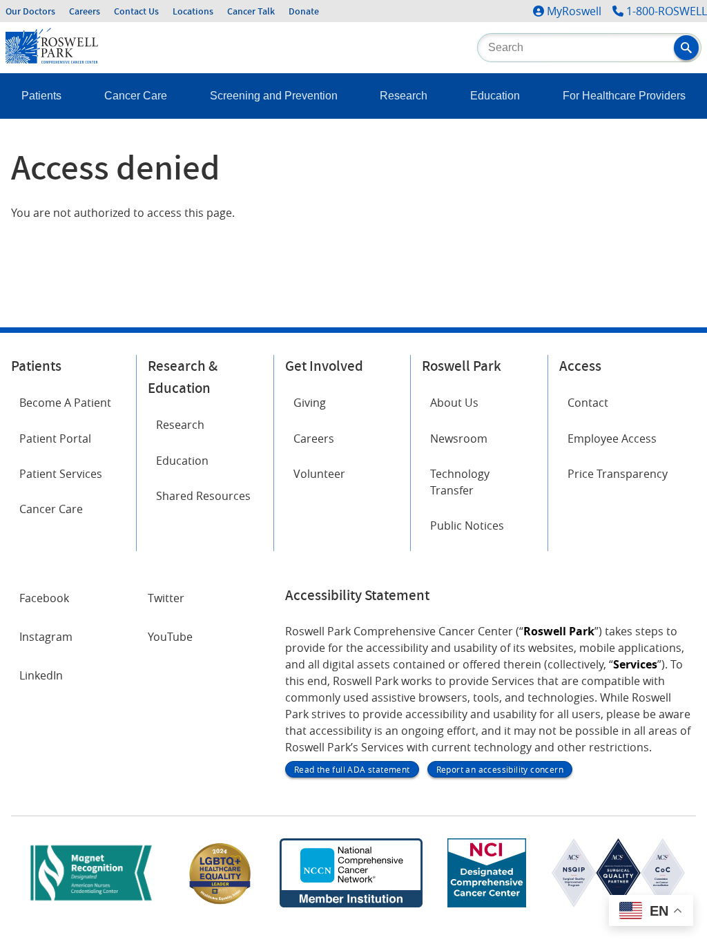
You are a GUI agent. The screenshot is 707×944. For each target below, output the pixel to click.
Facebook (44, 598)
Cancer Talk (251, 11)
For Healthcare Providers (624, 96)
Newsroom (458, 438)
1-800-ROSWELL (666, 11)
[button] (686, 47)
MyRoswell (574, 11)
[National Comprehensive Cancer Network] (351, 903)
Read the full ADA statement (352, 769)
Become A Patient (65, 402)
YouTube (170, 636)
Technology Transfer (460, 482)
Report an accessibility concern (499, 769)
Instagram (45, 636)
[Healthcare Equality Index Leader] (220, 903)
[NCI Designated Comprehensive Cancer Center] (486, 903)
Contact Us (136, 11)
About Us (454, 402)
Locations (193, 11)
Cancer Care (135, 96)
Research (403, 96)
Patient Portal (55, 438)
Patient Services (60, 473)
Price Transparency (618, 473)
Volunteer (319, 473)
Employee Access (612, 438)
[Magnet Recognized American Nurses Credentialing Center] (91, 903)
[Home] (52, 59)
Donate (304, 11)
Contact (588, 402)
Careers (84, 11)
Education (495, 96)
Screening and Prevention (274, 96)
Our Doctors (30, 11)
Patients (41, 96)
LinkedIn (41, 675)
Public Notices (467, 525)
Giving (309, 402)
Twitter (166, 598)
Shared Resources (203, 495)
